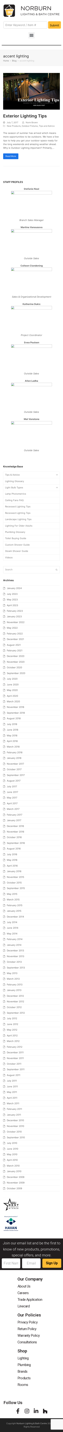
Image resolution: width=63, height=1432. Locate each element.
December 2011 (15, 1052)
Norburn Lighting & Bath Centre (31, 1423)
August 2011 (13, 1075)
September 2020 (16, 673)
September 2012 (16, 1012)
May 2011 (12, 1092)
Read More (10, 156)
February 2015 (14, 905)
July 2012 (12, 1018)
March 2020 (13, 701)
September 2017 (16, 775)
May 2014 (12, 933)
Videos (9, 557)
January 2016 (14, 871)
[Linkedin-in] (36, 1411)
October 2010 (14, 1131)
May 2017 (12, 797)
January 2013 (14, 990)
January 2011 (14, 1114)
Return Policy (27, 1329)
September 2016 (16, 843)
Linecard (24, 1306)
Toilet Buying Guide (15, 538)
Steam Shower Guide (16, 551)
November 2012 (15, 1001)
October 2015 (14, 882)
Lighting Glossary (14, 481)
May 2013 (12, 973)
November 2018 (15, 707)
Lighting (23, 1358)
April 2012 (12, 1035)
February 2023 (15, 610)
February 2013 (14, 984)
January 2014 (14, 944)
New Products (14, 126)
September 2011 (15, 1069)
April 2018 (12, 741)
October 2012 (14, 1007)
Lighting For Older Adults (18, 525)
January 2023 (14, 616)
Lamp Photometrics (15, 493)
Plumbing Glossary (15, 532)
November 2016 (15, 831)
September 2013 (16, 967)
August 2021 (14, 644)
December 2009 (15, 1177)
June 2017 (12, 792)
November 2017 (15, 763)
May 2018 (12, 735)
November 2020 (15, 661)
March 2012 (13, 1041)
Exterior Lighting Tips (25, 116)
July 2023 (12, 594)
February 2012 (14, 1046)
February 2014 (14, 939)
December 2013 (15, 950)
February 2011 (14, 1109)
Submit (54, 25)
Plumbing (24, 1365)
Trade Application (30, 1299)
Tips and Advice (47, 126)
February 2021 (14, 650)
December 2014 (15, 916)
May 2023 (12, 599)
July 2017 (12, 786)
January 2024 (14, 588)
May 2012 (12, 1029)
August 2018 (14, 718)
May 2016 (12, 860)
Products (24, 1378)
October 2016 (14, 837)
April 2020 (12, 695)
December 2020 (15, 656)
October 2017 (14, 769)
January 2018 (14, 758)
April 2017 (12, 803)
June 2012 (12, 1024)
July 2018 (12, 724)
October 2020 (14, 667)
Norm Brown (32, 122)
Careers (23, 1293)
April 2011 (12, 1097)
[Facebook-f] (17, 1411)
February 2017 (14, 814)
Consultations (27, 1342)
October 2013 (14, 961)
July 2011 (12, 1080)
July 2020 (12, 678)
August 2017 (13, 780)
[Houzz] (45, 1411)
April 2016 (12, 865)
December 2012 (15, 995)
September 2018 (16, 712)
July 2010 (12, 1143)
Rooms (23, 1385)
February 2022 (15, 633)
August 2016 (14, 848)
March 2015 (13, 899)
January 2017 (14, 820)
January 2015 (14, 910)
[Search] (31, 569)
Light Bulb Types (14, 487)
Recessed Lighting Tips (17, 506)
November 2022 (15, 622)
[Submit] (56, 569)
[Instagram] (27, 1411)
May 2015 (12, 894)
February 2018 (14, 752)
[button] (31, 35)
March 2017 (13, 809)
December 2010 (15, 1120)
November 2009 (15, 1182)
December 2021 (15, 639)
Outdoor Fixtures (30, 126)
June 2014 (12, 927)
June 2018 (12, 729)
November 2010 (15, 1126)
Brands (22, 1371)
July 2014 (12, 922)
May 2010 (12, 1154)
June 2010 (12, 1148)
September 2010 (16, 1137)
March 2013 (13, 978)
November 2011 (15, 1058)
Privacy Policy (27, 1322)
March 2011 (13, 1103)
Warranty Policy (29, 1335)
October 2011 (14, 1063)
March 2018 (13, 746)
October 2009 (14, 1188)
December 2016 (15, 826)
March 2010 (13, 1165)
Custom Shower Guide (17, 544)
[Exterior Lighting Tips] (31, 91)
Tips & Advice (12, 474)
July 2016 (12, 854)
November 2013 (15, 956)
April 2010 (12, 1160)
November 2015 (15, 877)
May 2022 (12, 627)
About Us (24, 1286)
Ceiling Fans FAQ (14, 500)
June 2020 (13, 684)
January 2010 (14, 1171)
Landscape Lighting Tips (18, 519)
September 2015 (16, 888)
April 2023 (12, 605)
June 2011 (12, 1086)
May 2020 (12, 690)
